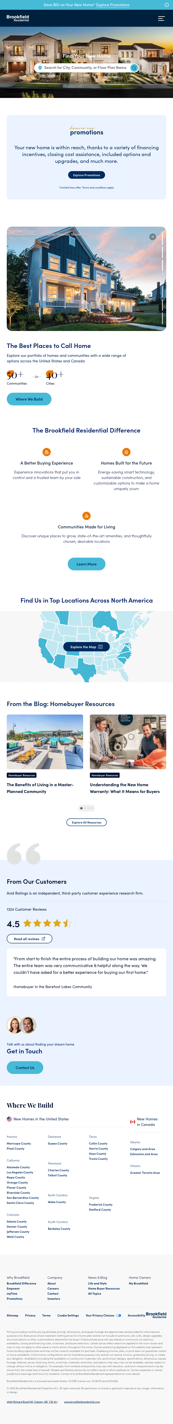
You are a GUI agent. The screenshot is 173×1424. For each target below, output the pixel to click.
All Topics (94, 1293)
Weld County (15, 1236)
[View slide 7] (162, 318)
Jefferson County (18, 1231)
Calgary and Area (142, 1149)
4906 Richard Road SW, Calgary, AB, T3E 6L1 (32, 1401)
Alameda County (18, 1167)
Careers (53, 1288)
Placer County (16, 1187)
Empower (13, 1288)
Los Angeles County (20, 1172)
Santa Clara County (20, 1203)
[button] (152, 236)
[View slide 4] (162, 278)
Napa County (16, 1177)
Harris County (98, 1148)
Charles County (58, 1170)
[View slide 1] (162, 239)
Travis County (98, 1158)
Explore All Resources (86, 822)
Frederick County (100, 1204)
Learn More (87, 564)
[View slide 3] (162, 265)
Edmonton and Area (144, 1154)
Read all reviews (26, 938)
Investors (53, 1298)
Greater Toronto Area (145, 1172)
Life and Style (97, 1283)
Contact (52, 1293)
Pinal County (15, 1148)
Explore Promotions (113, 4)
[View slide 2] (162, 252)
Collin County (98, 1143)
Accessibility (136, 1315)
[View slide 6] (162, 305)
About (51, 1283)
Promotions (15, 1298)
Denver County (17, 1226)
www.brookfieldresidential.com (82, 1401)
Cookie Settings (68, 1315)
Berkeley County (59, 1228)
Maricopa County (19, 1143)
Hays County (97, 1153)
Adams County (17, 1221)
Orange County (17, 1182)
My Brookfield (138, 1283)
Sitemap (12, 1315)
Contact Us (25, 1067)
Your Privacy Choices (100, 1315)
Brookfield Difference (21, 1283)
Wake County (57, 1202)
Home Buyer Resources (104, 1288)
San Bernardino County (23, 1197)
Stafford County (100, 1209)
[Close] (167, 5)
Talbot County (57, 1175)
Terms (46, 1315)
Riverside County (18, 1192)
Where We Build (29, 399)
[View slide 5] (162, 292)
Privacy (30, 1315)
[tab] (81, 808)
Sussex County (57, 1143)
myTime (12, 1293)
